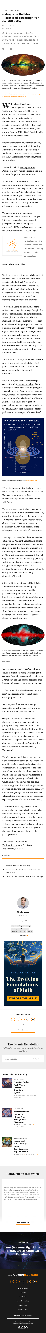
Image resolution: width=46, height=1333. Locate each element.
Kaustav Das (22, 227)
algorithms (19, 1079)
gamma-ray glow (25, 384)
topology (18, 1108)
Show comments (23, 1222)
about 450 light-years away (14, 615)
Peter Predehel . (31, 480)
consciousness (20, 1138)
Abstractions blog (11, 10)
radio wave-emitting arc (13, 185)
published (27, 167)
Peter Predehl (21, 104)
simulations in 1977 (21, 328)
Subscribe (37, 1059)
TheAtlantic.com (9, 845)
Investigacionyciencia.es (12, 849)
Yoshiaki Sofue (12, 307)
